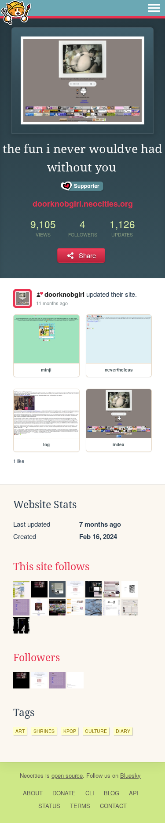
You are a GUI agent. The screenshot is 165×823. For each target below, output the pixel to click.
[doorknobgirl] (22, 298)
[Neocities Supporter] (82, 186)
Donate (64, 793)
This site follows (51, 566)
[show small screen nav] (154, 8)
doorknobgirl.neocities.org (83, 203)
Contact (113, 805)
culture (96, 731)
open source (67, 775)
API (134, 793)
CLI (89, 793)
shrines (44, 731)
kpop (69, 731)
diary (123, 731)
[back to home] (16, 12)
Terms (80, 805)
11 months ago (52, 302)
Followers (36, 657)
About (33, 793)
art (20, 731)
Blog (111, 793)
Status (49, 805)
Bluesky (130, 775)
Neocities (32, 775)
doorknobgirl (64, 294)
